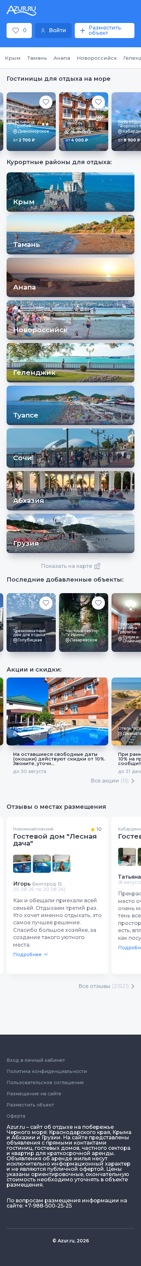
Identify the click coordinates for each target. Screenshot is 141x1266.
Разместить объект (30, 1105)
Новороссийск (97, 58)
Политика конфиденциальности (47, 1071)
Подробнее (27, 954)
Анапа (61, 58)
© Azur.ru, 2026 (70, 1240)
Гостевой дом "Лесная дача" (55, 839)
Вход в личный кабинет (36, 1060)
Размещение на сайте (34, 1094)
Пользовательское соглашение (45, 1082)
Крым (13, 58)
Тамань (37, 58)
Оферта (16, 1116)
